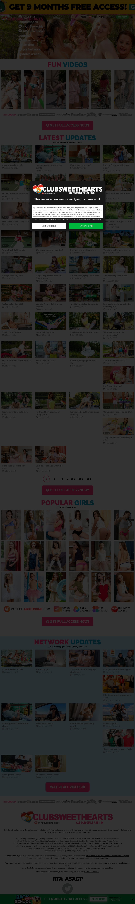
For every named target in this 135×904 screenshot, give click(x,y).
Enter (86, 225)
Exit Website (49, 225)
